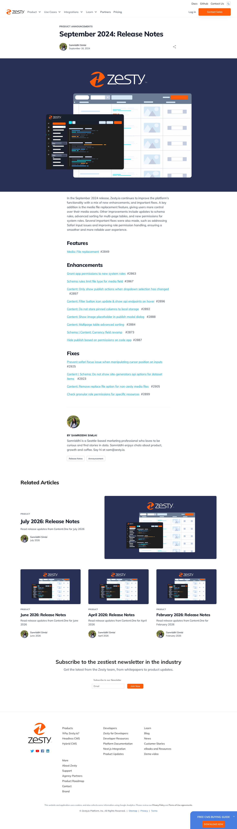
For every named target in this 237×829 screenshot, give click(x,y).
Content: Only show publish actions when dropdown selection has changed (118, 289)
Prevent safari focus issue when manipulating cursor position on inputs (114, 362)
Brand (66, 791)
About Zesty (69, 765)
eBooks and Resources (157, 748)
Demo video (151, 753)
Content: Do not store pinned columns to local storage (103, 309)
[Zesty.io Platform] (15, 12)
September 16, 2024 (79, 48)
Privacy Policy (158, 805)
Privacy (144, 810)
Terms (154, 810)
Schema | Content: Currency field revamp (94, 332)
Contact (67, 786)
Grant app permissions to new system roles (96, 273)
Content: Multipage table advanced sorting (95, 324)
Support (67, 770)
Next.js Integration (114, 748)
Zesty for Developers (115, 733)
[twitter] (32, 752)
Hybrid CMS (69, 743)
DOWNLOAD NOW (213, 824)
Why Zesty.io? (70, 733)
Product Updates (113, 753)
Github (204, 3)
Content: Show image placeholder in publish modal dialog (105, 317)
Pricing (118, 12)
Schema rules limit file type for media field (95, 281)
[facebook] (42, 752)
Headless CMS (71, 738)
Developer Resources (116, 738)
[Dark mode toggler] (229, 3)
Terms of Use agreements (180, 805)
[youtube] (37, 752)
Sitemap (133, 810)
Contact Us (217, 3)
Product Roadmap (73, 781)
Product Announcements (76, 26)
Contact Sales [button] (214, 11)
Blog (147, 733)
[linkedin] (48, 752)
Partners (105, 12)
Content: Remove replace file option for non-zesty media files (108, 386)
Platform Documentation (118, 743)
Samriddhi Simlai (77, 45)
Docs (195, 3)
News (147, 738)
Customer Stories (154, 743)
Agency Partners (72, 775)
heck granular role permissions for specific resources (104, 394)
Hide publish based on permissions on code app (99, 340)
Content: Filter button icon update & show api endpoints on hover (110, 301)
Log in (192, 12)
